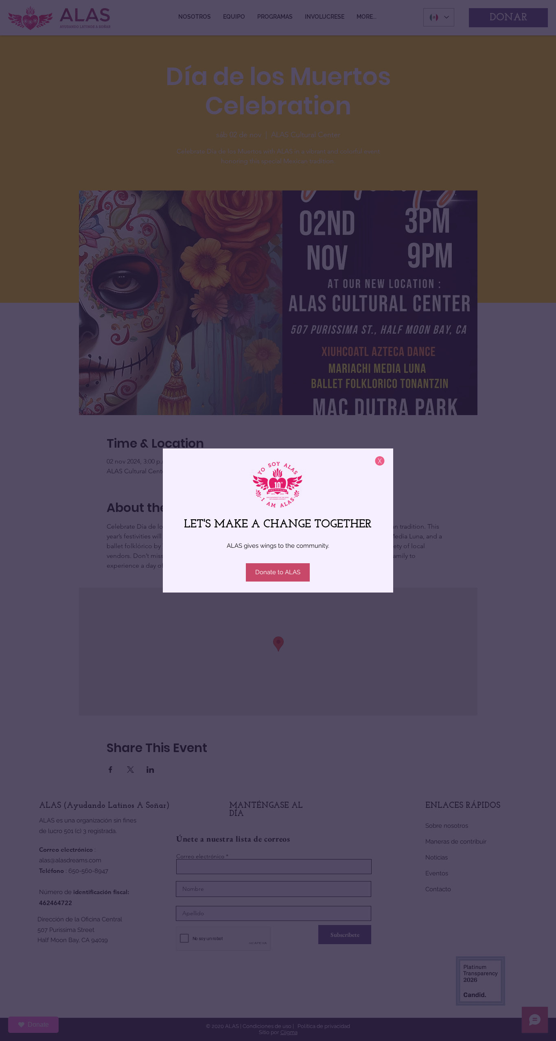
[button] (380, 461)
